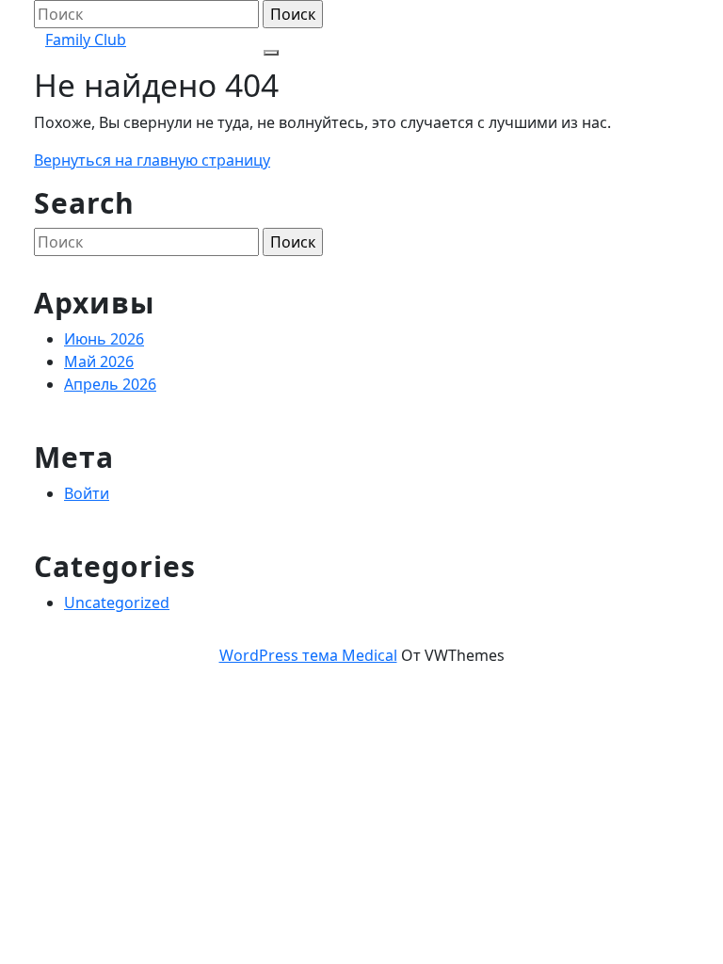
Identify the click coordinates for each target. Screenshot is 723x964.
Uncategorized (116, 602)
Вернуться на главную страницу (152, 160)
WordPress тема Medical (308, 655)
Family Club (85, 39)
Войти (86, 493)
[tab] (271, 53)
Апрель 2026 (110, 384)
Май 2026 (99, 361)
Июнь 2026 (104, 339)
